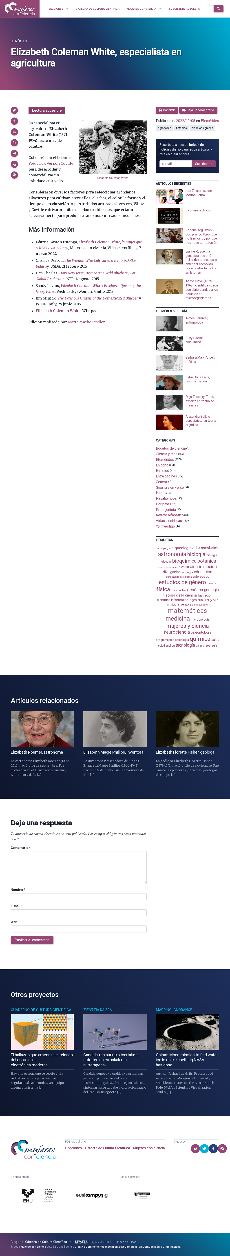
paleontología (201, 632)
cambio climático (168, 567)
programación (165, 639)
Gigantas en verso (170, 487)
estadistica (186, 576)
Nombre (18, 890)
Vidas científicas (169, 521)
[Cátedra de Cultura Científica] (40, 1196)
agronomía (164, 128)
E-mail (17, 906)
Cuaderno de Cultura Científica (41, 1010)
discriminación (203, 566)
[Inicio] (20, 9)
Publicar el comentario (32, 940)
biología (196, 554)
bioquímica (184, 561)
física (163, 589)
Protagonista (166, 509)
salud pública (166, 645)
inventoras (185, 604)
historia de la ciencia (180, 595)
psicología (182, 639)
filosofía (211, 583)
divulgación (172, 572)
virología (200, 645)
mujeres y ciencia (187, 626)
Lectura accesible (47, 110)
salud (215, 640)
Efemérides (19, 41)
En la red (162, 470)
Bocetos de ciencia (171, 448)
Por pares (163, 504)
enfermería (172, 576)
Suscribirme (203, 164)
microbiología (200, 619)
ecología (187, 572)
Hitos (160, 493)
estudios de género (182, 582)
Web (14, 922)
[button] (14, 110)
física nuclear (178, 590)
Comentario (21, 848)
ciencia (184, 567)
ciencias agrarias (202, 128)
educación (203, 571)
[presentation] (187, 196)
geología (211, 589)
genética (195, 589)
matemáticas (187, 611)
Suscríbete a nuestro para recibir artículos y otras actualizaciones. (185, 149)
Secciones (73, 1148)
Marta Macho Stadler (86, 322)
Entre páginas (166, 476)
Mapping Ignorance (174, 1010)
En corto (162, 465)
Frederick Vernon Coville (51, 163)
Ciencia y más (166, 454)
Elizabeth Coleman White (112, 178)
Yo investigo (165, 526)
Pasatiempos (166, 498)
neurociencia (177, 632)
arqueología (181, 548)
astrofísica (209, 548)
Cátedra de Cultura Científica (107, 1148)
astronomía (172, 554)
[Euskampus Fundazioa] (92, 1196)
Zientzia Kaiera (97, 1010)
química (200, 638)
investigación (201, 604)
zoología (211, 645)
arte (196, 547)
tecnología (185, 645)
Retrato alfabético (170, 515)
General (162, 482)
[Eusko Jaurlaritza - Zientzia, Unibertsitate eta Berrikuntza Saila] (142, 1196)
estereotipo (201, 576)
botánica (181, 128)
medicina (178, 618)
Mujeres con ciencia (149, 1148)
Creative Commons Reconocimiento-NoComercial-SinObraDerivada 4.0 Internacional (128, 1246)
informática (179, 600)
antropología (163, 548)
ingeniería (196, 600)
